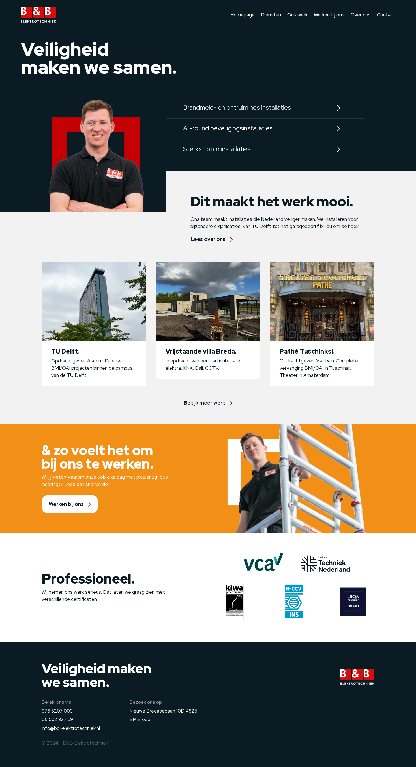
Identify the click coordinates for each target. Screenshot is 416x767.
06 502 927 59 (57, 719)
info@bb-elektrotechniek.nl (71, 728)
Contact (386, 15)
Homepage (242, 15)
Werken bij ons (329, 15)
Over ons (361, 15)
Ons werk (297, 15)
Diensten (271, 15)
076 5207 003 (57, 711)
